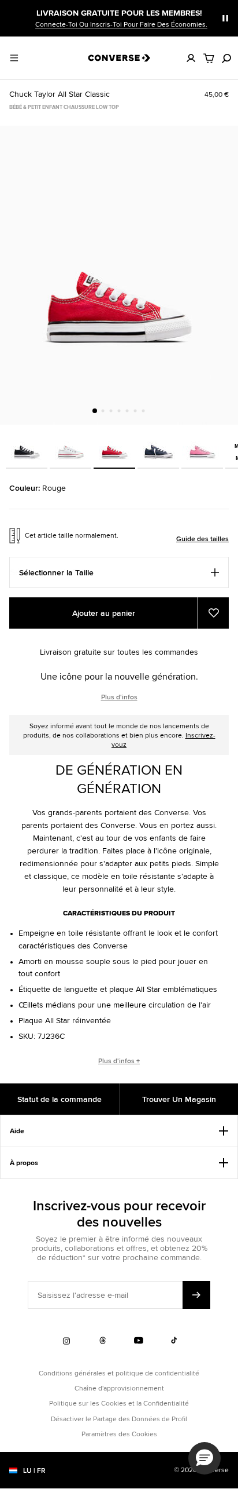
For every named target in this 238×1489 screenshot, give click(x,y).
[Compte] (191, 58)
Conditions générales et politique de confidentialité (119, 1373)
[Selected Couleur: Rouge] (114, 447)
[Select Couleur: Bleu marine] (158, 447)
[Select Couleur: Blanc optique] (70, 447)
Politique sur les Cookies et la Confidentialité (119, 1403)
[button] (204, 1458)
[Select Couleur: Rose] (202, 447)
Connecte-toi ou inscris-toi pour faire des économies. (121, 24)
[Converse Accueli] (119, 57)
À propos (24, 1163)
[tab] (94, 410)
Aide (17, 1131)
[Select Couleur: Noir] (27, 447)
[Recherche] (226, 57)
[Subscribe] (196, 1295)
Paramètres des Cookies (119, 1434)
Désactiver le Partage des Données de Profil (119, 1419)
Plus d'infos (119, 697)
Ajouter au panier (103, 613)
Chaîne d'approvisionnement (119, 1388)
